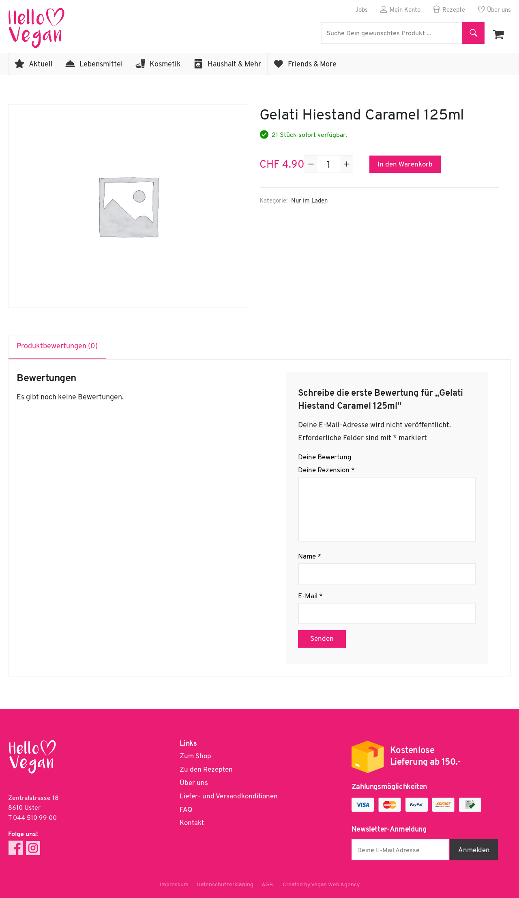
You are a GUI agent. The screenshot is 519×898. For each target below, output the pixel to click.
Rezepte (453, 10)
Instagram (33, 847)
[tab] (57, 347)
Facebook (15, 847)
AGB (267, 885)
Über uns (499, 10)
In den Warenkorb (405, 164)
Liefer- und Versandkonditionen (229, 796)
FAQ (186, 809)
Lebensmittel (101, 64)
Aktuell (41, 64)
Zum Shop (195, 756)
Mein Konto (405, 10)
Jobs (361, 10)
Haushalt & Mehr (234, 64)
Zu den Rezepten (206, 769)
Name (309, 556)
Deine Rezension (326, 470)
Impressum (174, 885)
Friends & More (312, 64)
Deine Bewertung (325, 457)
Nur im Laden (309, 201)
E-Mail (310, 596)
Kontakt (192, 823)
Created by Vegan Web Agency (321, 885)
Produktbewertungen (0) (57, 346)
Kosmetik (165, 64)
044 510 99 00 (35, 818)
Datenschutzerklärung (225, 885)
